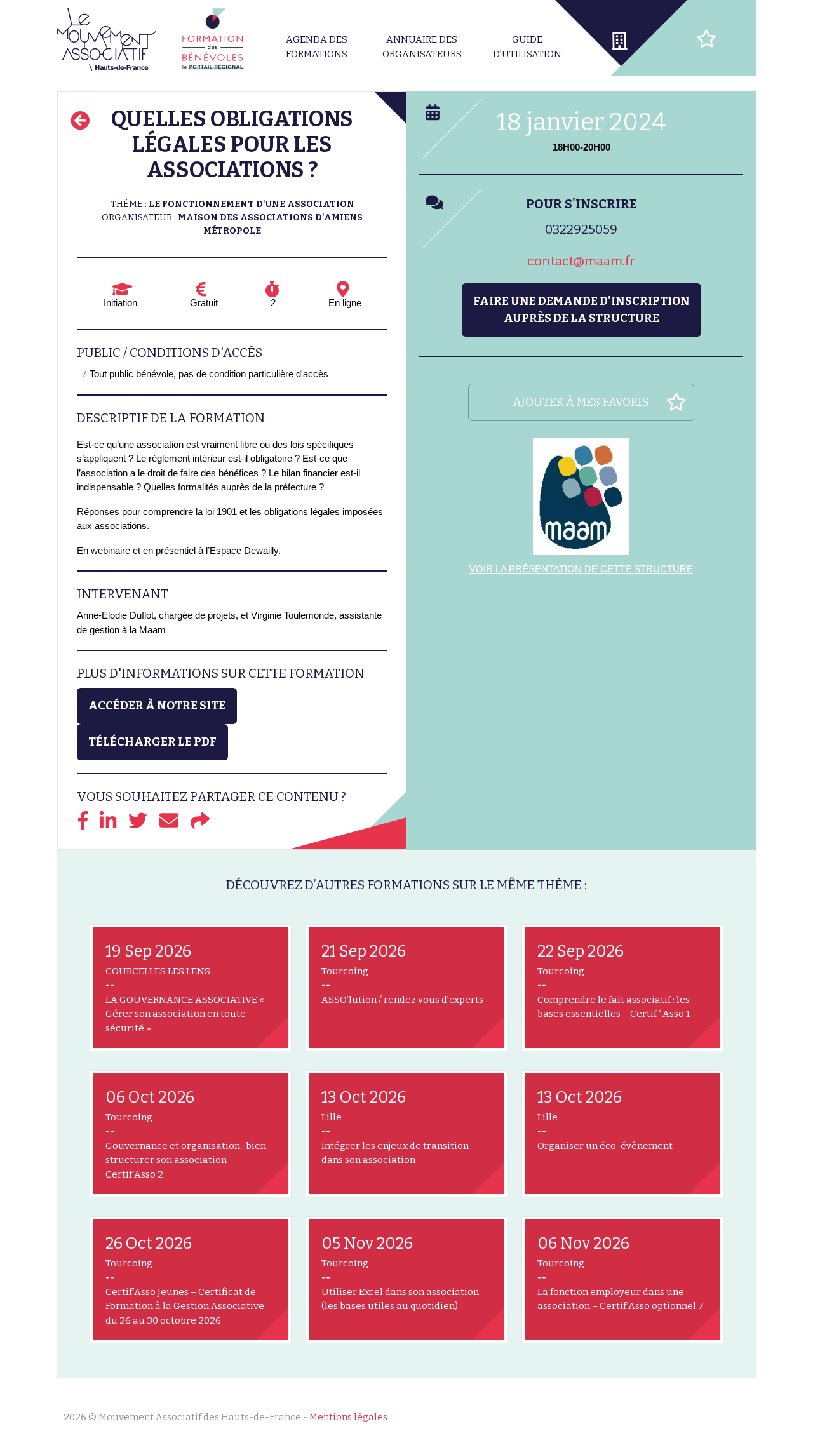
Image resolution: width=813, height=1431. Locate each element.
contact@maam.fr (581, 261)
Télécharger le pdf (152, 742)
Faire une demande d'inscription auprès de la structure (581, 309)
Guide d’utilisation (527, 47)
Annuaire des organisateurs (422, 47)
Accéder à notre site (156, 706)
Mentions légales (348, 1417)
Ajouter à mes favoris (581, 402)
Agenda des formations (316, 47)
